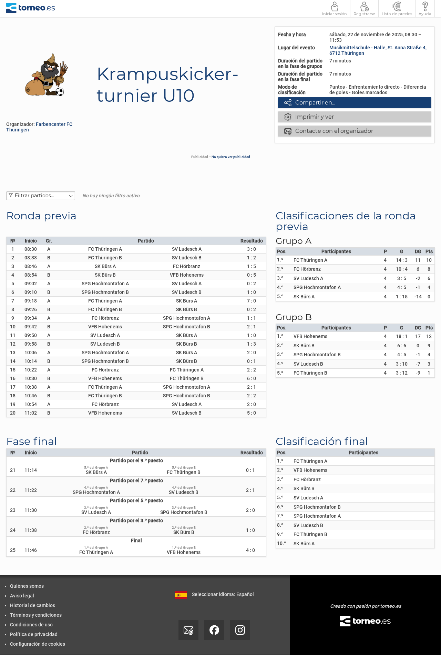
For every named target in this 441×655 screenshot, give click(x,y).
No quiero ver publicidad (231, 157)
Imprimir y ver (309, 116)
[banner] (30, 8)
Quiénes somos (27, 586)
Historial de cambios (32, 605)
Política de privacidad (34, 634)
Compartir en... (309, 102)
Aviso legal (22, 595)
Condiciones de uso (31, 624)
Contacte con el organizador (328, 131)
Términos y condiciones (36, 615)
